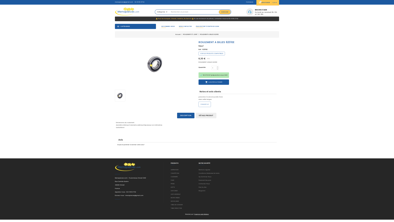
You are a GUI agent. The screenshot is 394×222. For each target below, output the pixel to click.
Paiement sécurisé (205, 180)
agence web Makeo (201, 214)
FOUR (172, 180)
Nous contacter (185, 26)
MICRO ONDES (175, 198)
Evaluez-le (205, 104)
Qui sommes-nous (168, 26)
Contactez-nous (204, 184)
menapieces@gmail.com (124, 2)
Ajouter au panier (213, 82)
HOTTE (173, 187)
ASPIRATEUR (174, 170)
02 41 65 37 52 (139, 2)
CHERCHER (224, 12)
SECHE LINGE (175, 201)
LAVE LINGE (174, 191)
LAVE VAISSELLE (175, 194)
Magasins (202, 191)
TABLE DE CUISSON (177, 205)
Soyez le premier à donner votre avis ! (131, 145)
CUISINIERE (174, 177)
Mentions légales (204, 170)
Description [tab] (185, 115)
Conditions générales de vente (209, 173)
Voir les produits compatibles (211, 53)
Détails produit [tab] (206, 115)
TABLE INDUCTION (176, 208)
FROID (173, 184)
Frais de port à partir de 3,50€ (207, 26)
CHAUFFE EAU (175, 173)
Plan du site (202, 187)
